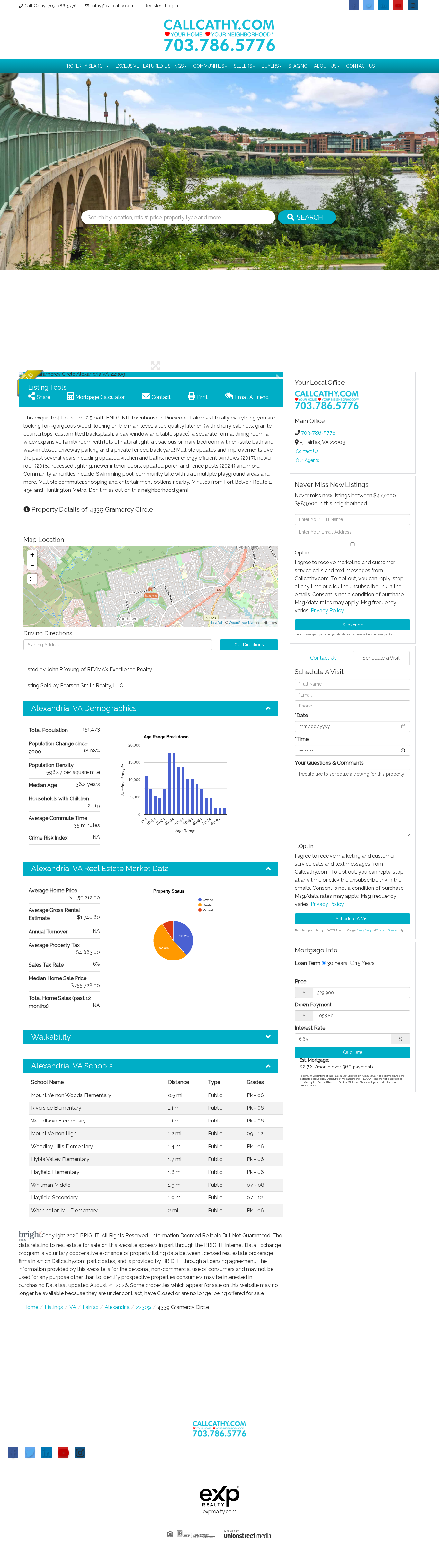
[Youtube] (63, 1452)
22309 (143, 1307)
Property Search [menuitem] (85, 65)
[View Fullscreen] (32, 579)
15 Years (364, 963)
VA (72, 1307)
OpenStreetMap (242, 623)
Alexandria (117, 1307)
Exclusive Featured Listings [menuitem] (149, 65)
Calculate (352, 1052)
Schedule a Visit (381, 658)
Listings (54, 1307)
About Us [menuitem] (325, 65)
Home (30, 1307)
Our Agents (307, 460)
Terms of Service (386, 930)
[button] (307, 217)
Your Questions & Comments (329, 763)
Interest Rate (310, 1028)
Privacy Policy (327, 611)
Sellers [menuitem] (243, 65)
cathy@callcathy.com (112, 5)
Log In (171, 5)
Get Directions (249, 644)
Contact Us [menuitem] (360, 65)
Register (152, 5)
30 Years (336, 963)
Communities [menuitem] (208, 65)
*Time (302, 739)
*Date (301, 715)
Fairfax (90, 1307)
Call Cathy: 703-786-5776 (50, 5)
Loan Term (307, 963)
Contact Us (307, 451)
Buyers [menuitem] (270, 65)
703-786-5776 (318, 433)
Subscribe (352, 624)
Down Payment (313, 1005)
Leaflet (216, 623)
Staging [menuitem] (298, 65)
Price (300, 981)
